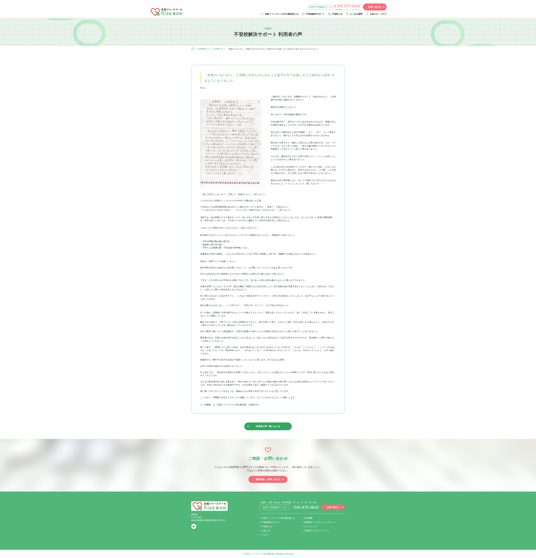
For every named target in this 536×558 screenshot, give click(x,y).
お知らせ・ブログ (378, 14)
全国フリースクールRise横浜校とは (281, 14)
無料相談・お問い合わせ (268, 479)
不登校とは (337, 14)
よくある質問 (356, 14)
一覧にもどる (268, 426)
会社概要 (308, 518)
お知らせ (266, 530)
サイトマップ (310, 526)
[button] (203, 144)
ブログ (265, 535)
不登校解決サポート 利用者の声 (210, 49)
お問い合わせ (333, 507)
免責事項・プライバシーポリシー (320, 522)
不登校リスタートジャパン (316, 530)
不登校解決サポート (315, 14)
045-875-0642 (348, 6)
